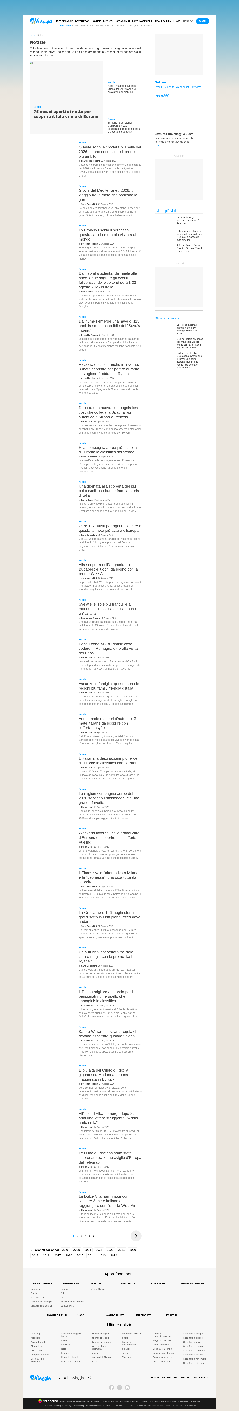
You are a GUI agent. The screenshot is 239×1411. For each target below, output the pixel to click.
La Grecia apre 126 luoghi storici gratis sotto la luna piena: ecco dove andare (109, 917)
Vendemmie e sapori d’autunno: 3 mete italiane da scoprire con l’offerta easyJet (107, 723)
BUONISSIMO (183, 1401)
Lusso (176, 21)
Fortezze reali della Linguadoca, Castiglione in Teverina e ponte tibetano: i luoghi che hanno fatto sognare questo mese (189, 360)
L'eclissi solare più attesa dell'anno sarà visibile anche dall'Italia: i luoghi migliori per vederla (190, 343)
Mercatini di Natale (101, 1357)
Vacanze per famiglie (41, 1301)
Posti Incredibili (193, 1283)
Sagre (125, 1337)
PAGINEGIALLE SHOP (100, 1401)
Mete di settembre (82, 25)
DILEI (151, 1401)
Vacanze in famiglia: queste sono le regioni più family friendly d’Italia (109, 685)
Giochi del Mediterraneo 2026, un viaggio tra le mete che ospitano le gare (108, 195)
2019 (35, 1255)
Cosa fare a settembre (194, 1350)
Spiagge (126, 1348)
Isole (63, 1348)
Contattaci (179, 1378)
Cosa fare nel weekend (37, 1360)
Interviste (196, 87)
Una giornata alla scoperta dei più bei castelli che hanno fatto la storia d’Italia (109, 490)
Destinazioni (82, 21)
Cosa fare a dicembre (194, 1363)
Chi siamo (48, 1406)
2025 (76, 1249)
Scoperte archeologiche (129, 1343)
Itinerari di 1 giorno (70, 1361)
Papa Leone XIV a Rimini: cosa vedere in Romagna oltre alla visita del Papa (108, 648)
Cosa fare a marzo (162, 1357)
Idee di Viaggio (41, 1283)
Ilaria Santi (87, 291)
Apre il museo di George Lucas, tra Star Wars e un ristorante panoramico (122, 88)
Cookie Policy (78, 1406)
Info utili (108, 21)
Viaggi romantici (161, 1344)
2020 (132, 1249)
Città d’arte (36, 1350)
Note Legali (58, 1406)
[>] (136, 1235)
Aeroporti (35, 1337)
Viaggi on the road (162, 1340)
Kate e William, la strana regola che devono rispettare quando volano (109, 1033)
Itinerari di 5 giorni (101, 1337)
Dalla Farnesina (146, 25)
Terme (125, 1353)
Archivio (203, 1378)
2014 (91, 1255)
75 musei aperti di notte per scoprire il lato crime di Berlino (66, 114)
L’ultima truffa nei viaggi (124, 25)
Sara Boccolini (89, 204)
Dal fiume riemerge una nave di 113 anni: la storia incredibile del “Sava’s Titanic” (109, 325)
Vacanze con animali (41, 1306)
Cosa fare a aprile (162, 1361)
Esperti (171, 1315)
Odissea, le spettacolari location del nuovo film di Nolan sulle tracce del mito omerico (189, 235)
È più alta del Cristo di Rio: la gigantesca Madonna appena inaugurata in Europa (103, 1074)
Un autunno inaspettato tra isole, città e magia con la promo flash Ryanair (106, 956)
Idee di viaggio (64, 21)
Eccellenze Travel (102, 25)
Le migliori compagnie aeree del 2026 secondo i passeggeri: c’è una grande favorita (109, 798)
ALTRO (186, 21)
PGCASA (115, 1401)
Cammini (35, 1289)
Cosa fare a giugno (193, 1337)
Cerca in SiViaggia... (72, 1378)
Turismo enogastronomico (162, 1335)
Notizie (97, 21)
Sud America (67, 1306)
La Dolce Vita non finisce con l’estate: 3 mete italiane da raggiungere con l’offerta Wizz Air (107, 1201)
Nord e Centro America (72, 1301)
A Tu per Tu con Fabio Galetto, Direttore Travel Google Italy (189, 248)
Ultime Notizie (98, 1289)
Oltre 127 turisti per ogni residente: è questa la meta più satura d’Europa (110, 528)
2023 (99, 1249)
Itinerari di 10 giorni (101, 1342)
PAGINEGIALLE (82, 1401)
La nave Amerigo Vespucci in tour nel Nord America (190, 220)
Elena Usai (87, 421)
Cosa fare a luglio (192, 1342)
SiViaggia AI (123, 21)
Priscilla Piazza (89, 244)
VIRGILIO (71, 1401)
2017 (57, 1255)
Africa (63, 1297)
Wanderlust (182, 87)
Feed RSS (192, 1378)
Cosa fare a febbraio (163, 1353)
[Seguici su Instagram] (119, 1387)
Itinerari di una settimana (99, 1347)
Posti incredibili (142, 21)
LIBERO (62, 1401)
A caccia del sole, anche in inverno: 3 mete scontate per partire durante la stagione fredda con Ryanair (109, 369)
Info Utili (128, 1283)
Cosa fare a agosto (193, 1346)
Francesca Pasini (90, 161)
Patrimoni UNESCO (132, 1333)
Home (32, 35)
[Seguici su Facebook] (111, 1387)
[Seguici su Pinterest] (127, 1387)
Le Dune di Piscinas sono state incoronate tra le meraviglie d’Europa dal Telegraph (110, 1157)
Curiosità (169, 87)
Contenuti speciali (160, 1378)
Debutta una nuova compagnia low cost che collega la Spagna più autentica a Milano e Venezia (108, 412)
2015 (80, 1255)
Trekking (126, 1357)
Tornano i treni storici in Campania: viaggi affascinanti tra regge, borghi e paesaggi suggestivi (124, 127)
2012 (113, 1255)
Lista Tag (35, 1333)
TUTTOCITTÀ (141, 1401)
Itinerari (65, 1353)
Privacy (68, 1406)
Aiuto (108, 1406)
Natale (95, 1361)
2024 (88, 1249)
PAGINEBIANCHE (127, 1401)
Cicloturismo (37, 1346)
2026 (65, 1249)
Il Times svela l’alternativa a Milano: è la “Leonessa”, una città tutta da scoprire (109, 877)
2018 (46, 1255)
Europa (64, 1289)
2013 (102, 1255)
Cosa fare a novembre (194, 1359)
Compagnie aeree (40, 1354)
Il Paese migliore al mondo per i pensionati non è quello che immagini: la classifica (106, 996)
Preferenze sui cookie (95, 1406)
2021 (121, 1249)
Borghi (34, 1293)
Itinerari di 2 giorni (101, 1333)
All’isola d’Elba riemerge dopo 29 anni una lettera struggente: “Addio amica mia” (108, 1118)
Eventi (158, 87)
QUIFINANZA (170, 1401)
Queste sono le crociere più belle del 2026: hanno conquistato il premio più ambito (110, 151)
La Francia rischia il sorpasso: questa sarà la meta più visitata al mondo (107, 234)
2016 (69, 1255)
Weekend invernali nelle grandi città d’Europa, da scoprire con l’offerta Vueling (109, 837)
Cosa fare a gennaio (163, 1348)
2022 (110, 1249)
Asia (63, 1293)
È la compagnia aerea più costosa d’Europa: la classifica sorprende (108, 449)
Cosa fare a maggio (193, 1333)
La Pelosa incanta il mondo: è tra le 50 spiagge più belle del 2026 (187, 329)
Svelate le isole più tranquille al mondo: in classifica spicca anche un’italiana (107, 608)
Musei (95, 1353)
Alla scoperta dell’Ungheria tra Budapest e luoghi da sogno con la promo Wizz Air (108, 569)
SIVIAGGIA (159, 1401)
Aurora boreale (38, 1342)
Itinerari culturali (69, 1357)
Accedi (202, 21)
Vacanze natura (39, 1297)
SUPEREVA (195, 1401)
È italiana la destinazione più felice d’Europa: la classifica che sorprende (110, 760)
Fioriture (65, 1344)
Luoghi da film (162, 21)
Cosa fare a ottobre (193, 1354)
